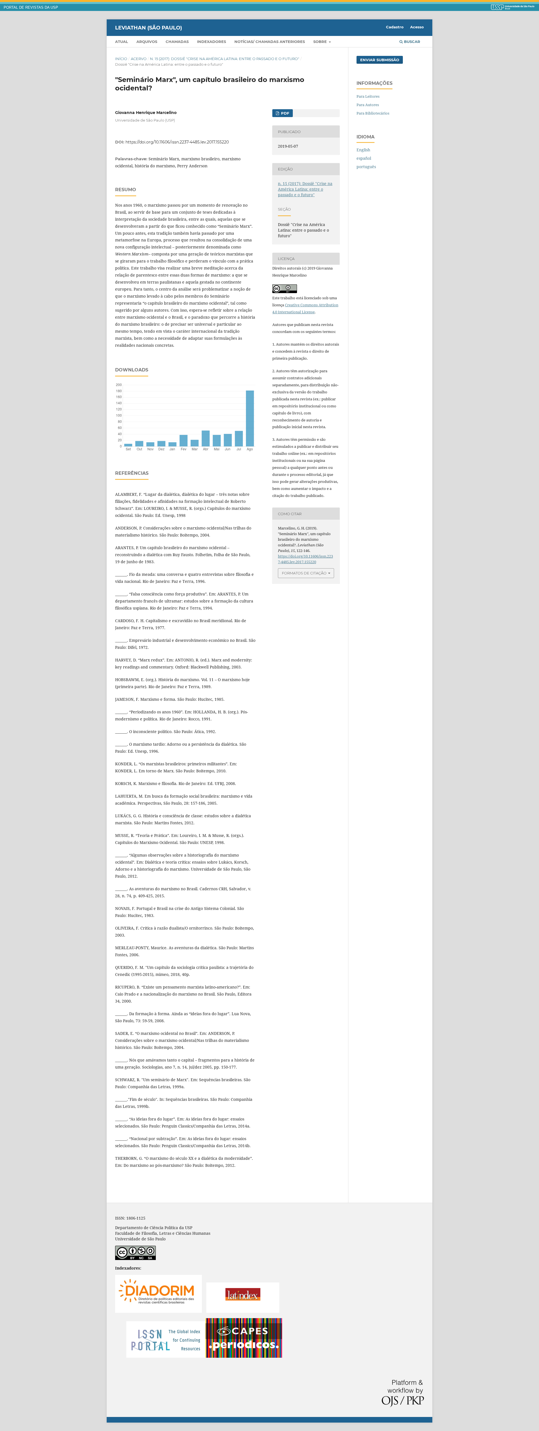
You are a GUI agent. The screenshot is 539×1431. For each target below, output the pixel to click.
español (364, 158)
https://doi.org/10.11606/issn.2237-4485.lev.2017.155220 (177, 142)
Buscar (411, 41)
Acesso (417, 27)
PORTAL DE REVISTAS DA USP (31, 8)
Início (121, 58)
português (366, 166)
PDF (284, 113)
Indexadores (211, 41)
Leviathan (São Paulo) (148, 27)
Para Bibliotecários (373, 113)
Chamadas (177, 41)
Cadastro (395, 27)
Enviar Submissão (379, 60)
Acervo (139, 58)
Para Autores (368, 104)
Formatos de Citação (304, 573)
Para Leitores (368, 96)
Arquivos (146, 41)
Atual (121, 41)
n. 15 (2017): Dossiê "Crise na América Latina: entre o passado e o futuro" (224, 58)
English (363, 149)
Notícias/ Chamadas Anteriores (269, 41)
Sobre (320, 41)
